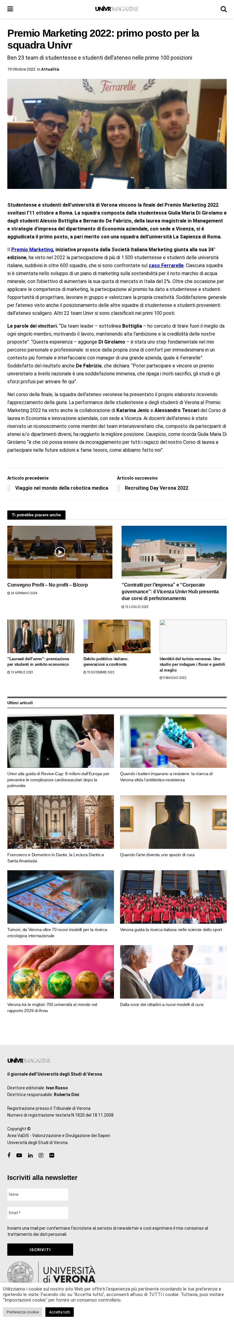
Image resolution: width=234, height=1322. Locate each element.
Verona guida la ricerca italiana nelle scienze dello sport (171, 929)
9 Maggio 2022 (174, 677)
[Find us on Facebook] (8, 1155)
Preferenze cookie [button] (23, 1312)
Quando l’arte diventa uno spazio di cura (157, 854)
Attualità (50, 69)
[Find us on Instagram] (41, 1155)
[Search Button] (224, 9)
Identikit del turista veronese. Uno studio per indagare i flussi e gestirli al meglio (192, 664)
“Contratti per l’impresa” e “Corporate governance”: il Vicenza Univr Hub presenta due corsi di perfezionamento (170, 591)
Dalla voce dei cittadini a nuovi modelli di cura (162, 1004)
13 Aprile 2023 (21, 672)
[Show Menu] (10, 9)
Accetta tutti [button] (59, 1312)
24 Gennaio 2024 (23, 593)
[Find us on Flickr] (51, 1155)
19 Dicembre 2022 (100, 672)
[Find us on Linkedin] (30, 1155)
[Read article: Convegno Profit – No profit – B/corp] (59, 552)
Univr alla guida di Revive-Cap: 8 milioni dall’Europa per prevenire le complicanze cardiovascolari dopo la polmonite (58, 779)
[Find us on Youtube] (19, 1155)
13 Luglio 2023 (136, 607)
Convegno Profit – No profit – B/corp (47, 584)
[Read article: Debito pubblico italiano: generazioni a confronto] (117, 636)
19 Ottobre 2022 (21, 69)
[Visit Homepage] (117, 9)
